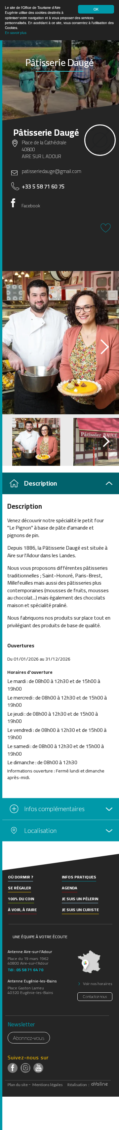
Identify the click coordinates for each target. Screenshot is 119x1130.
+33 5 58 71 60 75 (43, 186)
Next (99, 344)
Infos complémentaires (54, 808)
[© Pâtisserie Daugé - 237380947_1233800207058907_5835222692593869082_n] (59, 342)
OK (96, 9)
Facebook (30, 206)
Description (40, 483)
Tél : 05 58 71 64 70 (25, 969)
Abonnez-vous (29, 1038)
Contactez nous (95, 996)
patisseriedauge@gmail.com (51, 171)
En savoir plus (15, 32)
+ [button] (9, 863)
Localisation (40, 830)
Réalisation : (78, 1084)
